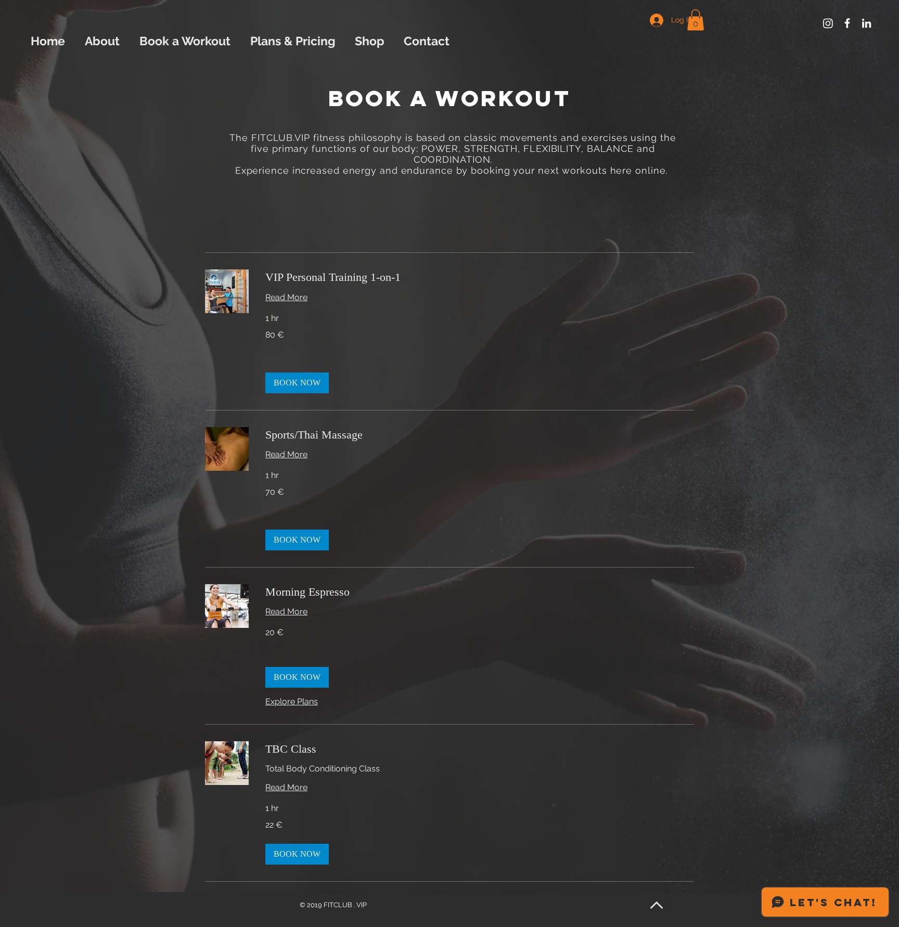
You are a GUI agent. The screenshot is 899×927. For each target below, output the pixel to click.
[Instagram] (827, 23)
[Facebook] (847, 23)
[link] (479, 277)
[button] (695, 20)
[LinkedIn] (866, 23)
